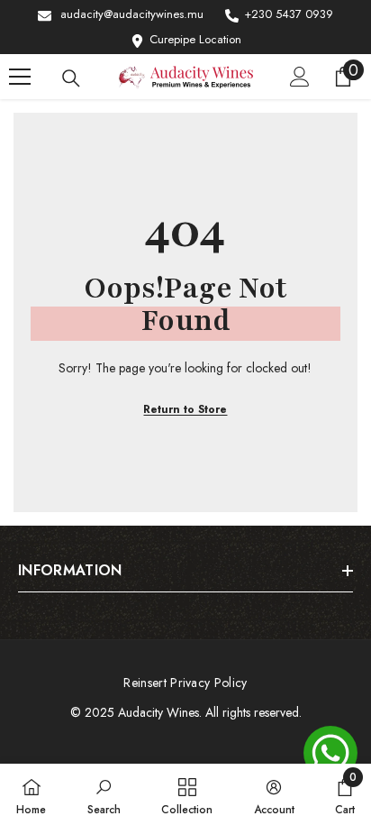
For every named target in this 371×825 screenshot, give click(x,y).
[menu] (20, 76)
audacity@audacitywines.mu (132, 14)
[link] (104, 794)
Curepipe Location (195, 39)
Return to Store (185, 409)
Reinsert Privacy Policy (185, 683)
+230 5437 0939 (288, 14)
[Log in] (300, 77)
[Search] (71, 78)
